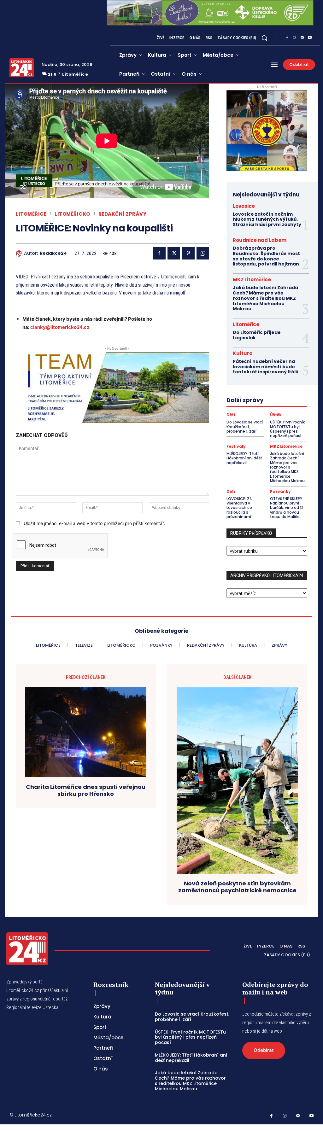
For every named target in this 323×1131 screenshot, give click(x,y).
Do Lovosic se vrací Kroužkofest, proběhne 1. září (244, 426)
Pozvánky (280, 491)
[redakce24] (20, 253)
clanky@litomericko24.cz (60, 327)
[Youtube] (310, 38)
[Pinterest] (188, 253)
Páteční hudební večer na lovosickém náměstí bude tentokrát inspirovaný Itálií (265, 366)
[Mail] (302, 38)
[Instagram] (294, 38)
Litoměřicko (72, 214)
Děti (230, 415)
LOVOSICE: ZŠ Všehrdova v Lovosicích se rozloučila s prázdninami (239, 508)
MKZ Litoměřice (252, 279)
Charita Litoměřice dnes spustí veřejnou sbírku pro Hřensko (85, 790)
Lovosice (244, 206)
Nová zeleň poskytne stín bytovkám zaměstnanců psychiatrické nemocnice (237, 887)
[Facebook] (287, 38)
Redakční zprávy (122, 214)
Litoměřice (31, 214)
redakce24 (53, 253)
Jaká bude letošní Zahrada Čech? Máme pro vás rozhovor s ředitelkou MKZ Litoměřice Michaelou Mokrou (265, 298)
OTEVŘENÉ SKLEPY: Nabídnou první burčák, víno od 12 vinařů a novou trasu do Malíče (286, 508)
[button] (264, 37)
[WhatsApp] (203, 253)
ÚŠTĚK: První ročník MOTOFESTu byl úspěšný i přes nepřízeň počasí (287, 428)
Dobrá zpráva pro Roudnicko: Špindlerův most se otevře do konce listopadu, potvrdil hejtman (266, 256)
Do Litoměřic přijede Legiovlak (257, 335)
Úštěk (276, 415)
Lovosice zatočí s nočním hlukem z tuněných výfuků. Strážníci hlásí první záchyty (267, 219)
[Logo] (21, 67)
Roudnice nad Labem (259, 240)
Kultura (243, 353)
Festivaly (236, 446)
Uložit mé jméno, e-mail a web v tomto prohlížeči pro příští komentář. (94, 523)
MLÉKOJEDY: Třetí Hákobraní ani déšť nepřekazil (244, 458)
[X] (173, 253)
